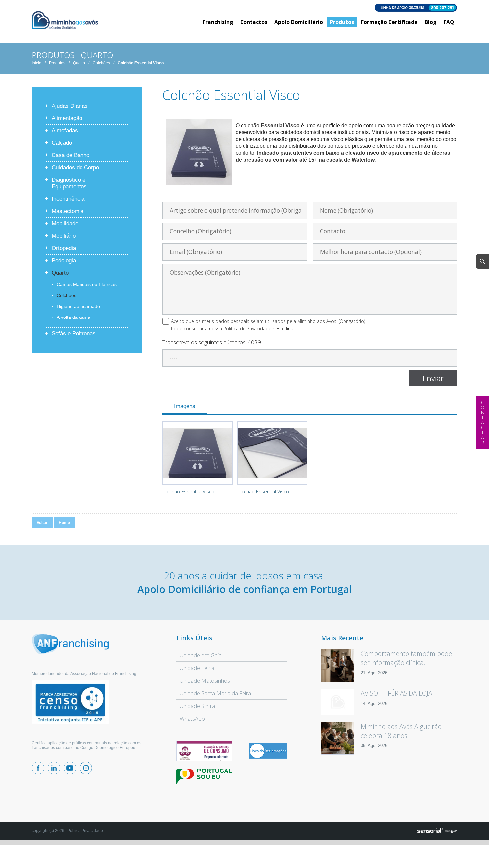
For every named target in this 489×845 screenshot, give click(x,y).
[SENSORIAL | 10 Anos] (437, 831)
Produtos (57, 63)
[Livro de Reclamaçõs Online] (268, 757)
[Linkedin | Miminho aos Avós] (54, 768)
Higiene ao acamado (78, 306)
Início (36, 63)
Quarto (79, 63)
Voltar (42, 522)
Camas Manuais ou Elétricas (87, 284)
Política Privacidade (85, 830)
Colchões (101, 63)
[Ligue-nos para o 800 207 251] (244, 8)
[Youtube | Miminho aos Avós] (70, 768)
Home (64, 522)
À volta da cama (73, 317)
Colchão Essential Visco (141, 63)
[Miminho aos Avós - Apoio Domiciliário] (65, 20)
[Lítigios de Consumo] (204, 751)
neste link (283, 328)
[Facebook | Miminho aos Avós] (38, 768)
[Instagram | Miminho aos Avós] (86, 768)
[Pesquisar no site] (482, 261)
